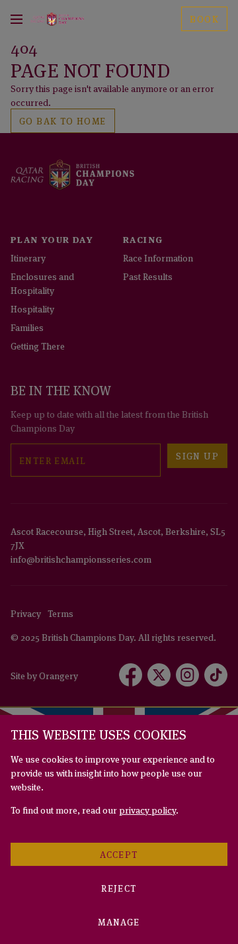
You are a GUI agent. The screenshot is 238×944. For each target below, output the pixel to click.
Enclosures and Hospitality (42, 283)
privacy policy (147, 809)
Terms (60, 613)
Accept (119, 854)
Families (27, 327)
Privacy (26, 613)
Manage (118, 921)
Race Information (158, 257)
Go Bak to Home (62, 120)
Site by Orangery (44, 675)
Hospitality (32, 308)
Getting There (38, 345)
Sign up (197, 455)
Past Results (148, 276)
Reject (118, 887)
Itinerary (28, 257)
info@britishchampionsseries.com (81, 558)
